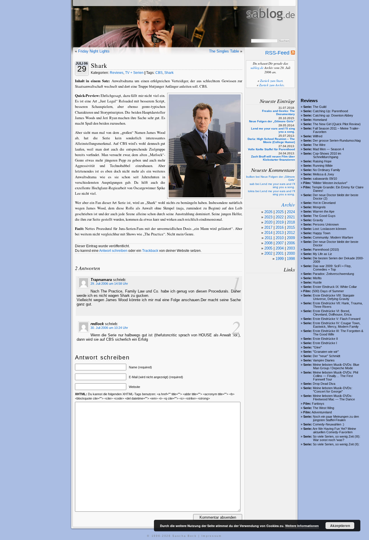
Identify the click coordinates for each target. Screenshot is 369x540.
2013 (280, 232)
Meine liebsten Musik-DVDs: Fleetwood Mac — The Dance (334, 397)
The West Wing (323, 408)
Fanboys (318, 403)
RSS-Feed (278, 53)
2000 (291, 253)
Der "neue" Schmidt (326, 356)
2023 (268, 217)
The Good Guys (324, 215)
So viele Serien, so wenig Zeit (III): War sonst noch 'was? (336, 438)
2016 (280, 227)
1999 (280, 258)
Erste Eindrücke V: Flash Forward (336, 318)
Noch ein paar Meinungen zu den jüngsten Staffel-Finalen (336, 418)
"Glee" (317, 347)
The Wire (319, 145)
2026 (268, 212)
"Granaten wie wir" (326, 351)
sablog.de (257, 67)
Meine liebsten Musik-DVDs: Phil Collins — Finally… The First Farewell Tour (335, 376)
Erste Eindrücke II (325, 338)
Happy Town (321, 233)
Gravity (318, 220)
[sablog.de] (270, 26)
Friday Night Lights (94, 51)
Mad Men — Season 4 (328, 149)
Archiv (288, 204)
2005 (268, 248)
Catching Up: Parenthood (330, 111)
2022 (280, 217)
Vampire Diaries (324, 360)
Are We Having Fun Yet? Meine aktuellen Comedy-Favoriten (334, 430)
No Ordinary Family (326, 170)
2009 (291, 238)
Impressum (212, 536)
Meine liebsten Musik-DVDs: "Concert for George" (332, 389)
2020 (268, 222)
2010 (280, 238)
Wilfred (317, 136)
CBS (159, 72)
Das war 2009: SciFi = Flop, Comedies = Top (332, 267)
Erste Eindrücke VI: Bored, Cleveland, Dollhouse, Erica (332, 312)
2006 (291, 243)
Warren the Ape (323, 211)
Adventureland (322, 412)
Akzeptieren (340, 525)
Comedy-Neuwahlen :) (328, 424)
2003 (291, 248)
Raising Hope (322, 161)
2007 (280, 243)
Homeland (320, 119)
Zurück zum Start (271, 80)
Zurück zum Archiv (271, 85)
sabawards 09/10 (325, 178)
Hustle (317, 282)
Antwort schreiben (113, 250)
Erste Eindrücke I (325, 343)
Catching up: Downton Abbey (333, 115)
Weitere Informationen (302, 526)
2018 (291, 222)
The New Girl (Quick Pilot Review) (337, 124)
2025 (280, 212)
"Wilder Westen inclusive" (329, 183)
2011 (268, 238)
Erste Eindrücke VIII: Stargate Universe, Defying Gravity (333, 297)
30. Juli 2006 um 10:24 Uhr (109, 327)
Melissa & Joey (323, 174)
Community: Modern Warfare (333, 237)
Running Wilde (323, 165)
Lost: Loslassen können (329, 228)
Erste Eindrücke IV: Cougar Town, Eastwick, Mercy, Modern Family (336, 324)
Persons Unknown (326, 224)
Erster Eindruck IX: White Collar (335, 286)
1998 (291, 258)
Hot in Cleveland (324, 203)
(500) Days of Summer (328, 291)
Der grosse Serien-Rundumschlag (337, 140)
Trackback (150, 250)
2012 (291, 232)
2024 (291, 212)
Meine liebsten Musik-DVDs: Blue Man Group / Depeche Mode (336, 366)
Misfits (317, 278)
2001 (280, 253)
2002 (268, 253)
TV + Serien (134, 72)
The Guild (319, 106)
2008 (268, 243)
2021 (291, 217)
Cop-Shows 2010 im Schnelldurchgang (327, 155)
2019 (280, 222)
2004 (280, 248)
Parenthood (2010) (326, 249)
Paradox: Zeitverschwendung (333, 273)
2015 (291, 227)
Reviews (116, 72)
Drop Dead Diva (324, 383)
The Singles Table (224, 51)
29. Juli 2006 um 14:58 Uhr (109, 283)
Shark (99, 65)
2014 (268, 232)
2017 (268, 227)
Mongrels (319, 207)
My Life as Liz (322, 254)
